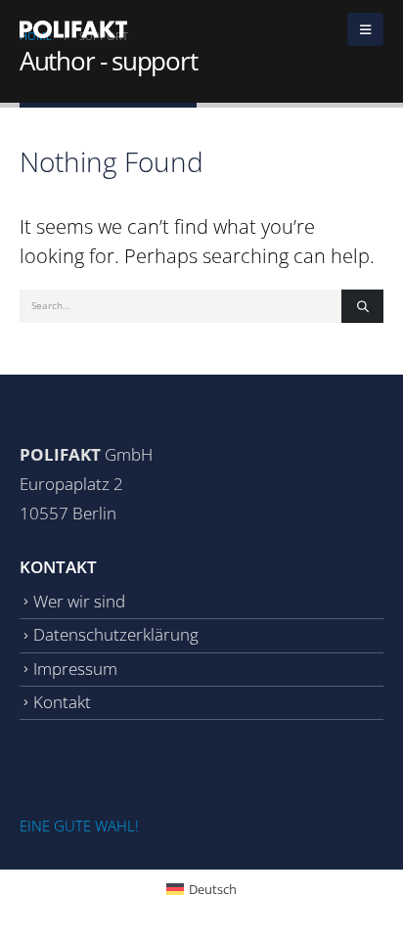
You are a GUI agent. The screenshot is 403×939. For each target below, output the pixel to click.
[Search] (362, 306)
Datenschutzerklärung (116, 634)
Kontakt (62, 702)
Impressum (75, 668)
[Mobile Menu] (365, 29)
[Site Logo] (73, 29)
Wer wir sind (79, 601)
